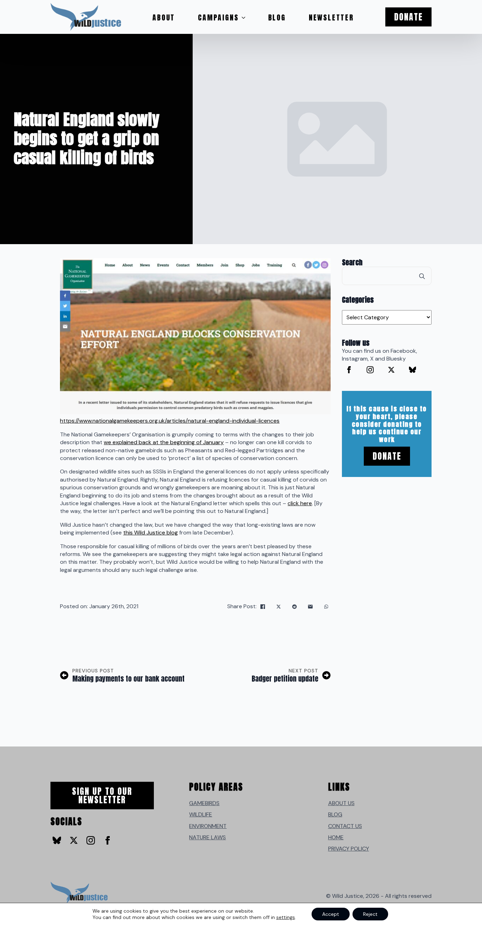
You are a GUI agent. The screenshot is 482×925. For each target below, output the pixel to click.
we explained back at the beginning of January (164, 442)
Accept (330, 914)
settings (285, 917)
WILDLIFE (200, 814)
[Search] (422, 276)
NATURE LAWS (207, 837)
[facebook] (349, 370)
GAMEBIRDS (204, 803)
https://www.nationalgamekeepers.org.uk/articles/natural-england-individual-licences (169, 420)
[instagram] (370, 370)
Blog (277, 17)
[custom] (412, 370)
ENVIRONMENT (208, 826)
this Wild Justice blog (150, 532)
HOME (336, 837)
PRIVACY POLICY (348, 848)
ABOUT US (341, 803)
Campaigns (218, 17)
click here (300, 503)
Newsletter (331, 17)
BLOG (335, 814)
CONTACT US (345, 826)
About (163, 17)
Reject (370, 914)
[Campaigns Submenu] (245, 17)
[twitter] (391, 370)
